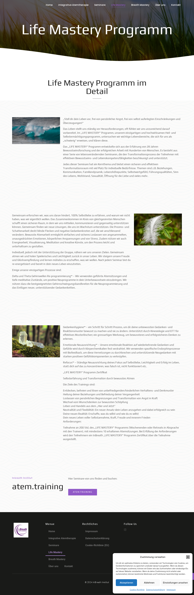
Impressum (171, 589)
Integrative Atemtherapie (73, 5)
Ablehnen (149, 582)
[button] (187, 557)
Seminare (99, 5)
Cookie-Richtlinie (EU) (97, 545)
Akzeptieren (126, 582)
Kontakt (176, 5)
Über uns (160, 5)
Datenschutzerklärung (155, 589)
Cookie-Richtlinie (137, 589)
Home (49, 5)
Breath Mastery (140, 5)
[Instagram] (125, 529)
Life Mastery (118, 5)
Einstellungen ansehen (175, 582)
